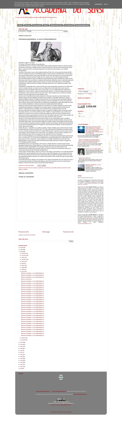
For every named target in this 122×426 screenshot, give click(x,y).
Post (81, 113)
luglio (22, 263)
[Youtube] (61, 377)
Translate (89, 93)
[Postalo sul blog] (40, 166)
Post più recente (24, 232)
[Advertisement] (46, 226)
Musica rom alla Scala (26, 279)
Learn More (98, 4)
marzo (23, 271)
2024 (21, 251)
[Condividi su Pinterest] (45, 166)
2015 (21, 356)
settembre (23, 259)
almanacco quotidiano (38, 167)
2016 (21, 354)
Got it (106, 4)
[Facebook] (62, 376)
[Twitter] (59, 377)
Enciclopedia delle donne (82, 25)
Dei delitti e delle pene (57, 167)
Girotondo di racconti (56, 25)
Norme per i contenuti (82, 184)
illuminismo (65, 167)
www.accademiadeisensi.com (58, 391)
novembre (23, 255)
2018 (21, 350)
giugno (23, 265)
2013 (21, 360)
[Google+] (60, 376)
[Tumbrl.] (60, 379)
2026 (21, 247)
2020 (21, 348)
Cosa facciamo (37, 25)
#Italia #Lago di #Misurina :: (85, 158)
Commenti (82, 116)
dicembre (23, 253)
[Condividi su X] (42, 166)
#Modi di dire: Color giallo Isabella (93, 148)
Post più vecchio (68, 232)
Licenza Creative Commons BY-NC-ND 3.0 (61, 404)
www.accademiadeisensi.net (43, 391)
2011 (21, 364)
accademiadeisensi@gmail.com (85, 223)
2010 (21, 366)
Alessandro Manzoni (28, 167)
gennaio (23, 339)
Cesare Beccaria (48, 167)
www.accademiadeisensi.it (80, 394)
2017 (21, 352)
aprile (22, 269)
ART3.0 (46, 25)
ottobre (23, 257)
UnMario (25, 169)
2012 (21, 362)
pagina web (89, 217)
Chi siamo (27, 25)
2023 (21, 342)
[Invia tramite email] (38, 166)
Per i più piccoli (69, 25)
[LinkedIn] (62, 379)
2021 (21, 346)
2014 (21, 358)
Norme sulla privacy (92, 183)
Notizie (20, 25)
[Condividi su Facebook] (43, 166)
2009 (21, 368)
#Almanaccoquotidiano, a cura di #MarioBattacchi (32, 273)
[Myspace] (62, 377)
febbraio (23, 337)
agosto (23, 261)
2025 (21, 249)
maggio (23, 267)
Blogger (69, 412)
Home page (46, 232)
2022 (21, 344)
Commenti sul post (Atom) (29, 234)
